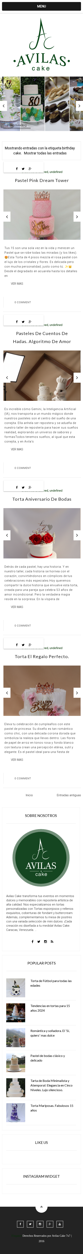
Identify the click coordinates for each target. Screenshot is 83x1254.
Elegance (16, 1235)
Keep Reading (17, 125)
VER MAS (17, 283)
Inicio (29, 795)
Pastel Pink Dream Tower (42, 180)
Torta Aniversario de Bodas (42, 499)
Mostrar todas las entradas (45, 153)
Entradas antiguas (69, 795)
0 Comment (23, 302)
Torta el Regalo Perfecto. (42, 656)
